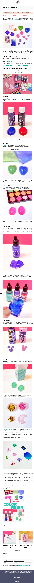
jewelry (7, 64)
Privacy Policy (17, 577)
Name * (5, 560)
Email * (15, 560)
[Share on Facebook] (1, 291)
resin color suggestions (14, 19)
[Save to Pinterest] (1, 294)
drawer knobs (25, 64)
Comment (5, 553)
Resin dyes (5, 98)
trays (11, 64)
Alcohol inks (5, 228)
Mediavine (17, 581)
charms (19, 64)
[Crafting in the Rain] (17, 2)
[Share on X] (1, 293)
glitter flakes (7, 429)
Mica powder (5, 145)
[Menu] (1, 2)
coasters (10, 61)
